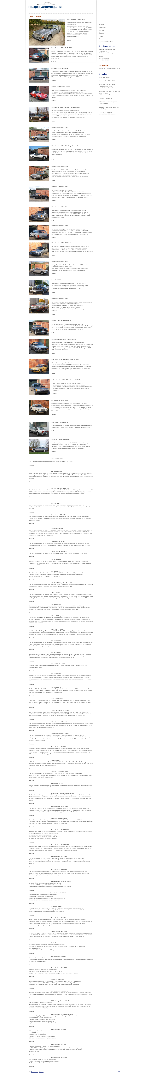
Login (118, 1071)
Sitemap (41, 1072)
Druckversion (34, 1072)
